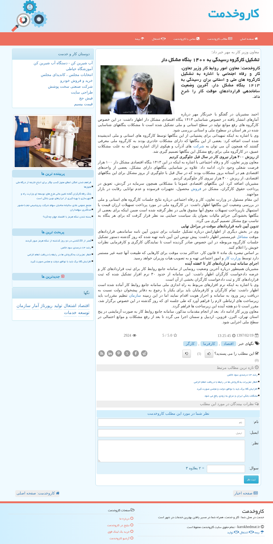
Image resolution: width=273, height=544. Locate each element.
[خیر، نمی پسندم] (186, 354)
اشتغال (156, 39)
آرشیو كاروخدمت (120, 538)
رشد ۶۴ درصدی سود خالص (242, 374)
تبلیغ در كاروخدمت (118, 525)
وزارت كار (233, 258)
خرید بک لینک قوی (119, 531)
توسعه (83, 312)
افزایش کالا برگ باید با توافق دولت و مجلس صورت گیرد (227, 389)
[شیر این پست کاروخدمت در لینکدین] (110, 353)
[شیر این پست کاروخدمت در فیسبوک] (135, 353)
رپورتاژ (47, 305)
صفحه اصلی (247, 39)
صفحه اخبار (244, 493)
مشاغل (242, 237)
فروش (196, 189)
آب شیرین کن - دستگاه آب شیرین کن (63, 63)
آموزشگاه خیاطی (79, 69)
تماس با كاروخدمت (185, 39)
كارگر (190, 344)
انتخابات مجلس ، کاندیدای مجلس (67, 75)
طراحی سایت (82, 92)
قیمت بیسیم (83, 104)
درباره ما (124, 518)
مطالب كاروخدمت (217, 39)
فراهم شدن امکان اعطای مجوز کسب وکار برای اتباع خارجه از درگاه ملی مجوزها (53, 185)
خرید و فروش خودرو (76, 81)
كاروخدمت (233, 13)
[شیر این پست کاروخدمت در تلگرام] (144, 353)
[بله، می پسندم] (209, 354)
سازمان (135, 295)
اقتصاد (229, 344)
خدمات (70, 312)
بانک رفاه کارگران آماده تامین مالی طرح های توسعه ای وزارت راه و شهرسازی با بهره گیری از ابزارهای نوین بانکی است (56, 196)
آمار (35, 305)
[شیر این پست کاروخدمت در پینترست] (118, 353)
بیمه (138, 39)
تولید (58, 305)
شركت (198, 146)
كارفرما (209, 344)
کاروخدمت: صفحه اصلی (36, 493)
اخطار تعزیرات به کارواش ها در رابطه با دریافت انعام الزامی (226, 382)
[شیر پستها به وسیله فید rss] (101, 353)
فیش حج (86, 98)
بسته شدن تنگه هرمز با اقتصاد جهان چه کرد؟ (67, 216)
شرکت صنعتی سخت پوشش (70, 86)
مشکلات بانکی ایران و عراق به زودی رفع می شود (231, 395)
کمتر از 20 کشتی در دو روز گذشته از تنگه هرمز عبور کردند (58, 240)
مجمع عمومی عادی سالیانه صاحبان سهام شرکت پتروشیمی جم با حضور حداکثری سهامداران (54, 207)
